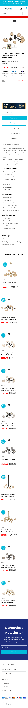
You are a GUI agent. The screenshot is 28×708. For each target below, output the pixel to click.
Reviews (14, 138)
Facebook (6, 683)
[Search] (24, 13)
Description (14, 123)
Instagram (6, 686)
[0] (25, 9)
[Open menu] (2, 8)
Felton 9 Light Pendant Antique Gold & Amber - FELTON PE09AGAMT (10, 283)
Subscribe (14, 652)
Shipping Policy (14, 128)
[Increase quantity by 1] (11, 113)
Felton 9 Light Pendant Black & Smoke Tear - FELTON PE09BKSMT (8, 566)
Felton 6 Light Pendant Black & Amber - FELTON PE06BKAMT (8, 495)
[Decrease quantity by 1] (3, 113)
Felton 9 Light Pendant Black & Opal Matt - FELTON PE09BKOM (8, 354)
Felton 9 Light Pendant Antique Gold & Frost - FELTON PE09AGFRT (8, 601)
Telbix (4, 61)
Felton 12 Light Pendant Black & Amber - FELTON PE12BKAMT (8, 318)
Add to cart (14, 118)
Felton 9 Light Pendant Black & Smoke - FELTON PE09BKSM (8, 460)
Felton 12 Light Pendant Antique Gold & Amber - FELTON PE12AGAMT (8, 531)
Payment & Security (14, 133)
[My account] (21, 9)
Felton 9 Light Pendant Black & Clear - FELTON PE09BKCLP (8, 424)
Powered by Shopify (7, 704)
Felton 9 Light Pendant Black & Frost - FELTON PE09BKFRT (8, 389)
